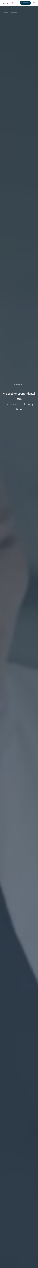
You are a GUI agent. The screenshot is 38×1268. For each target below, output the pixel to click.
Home (6, 12)
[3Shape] (8, 3)
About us (14, 12)
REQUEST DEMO (25, 3)
